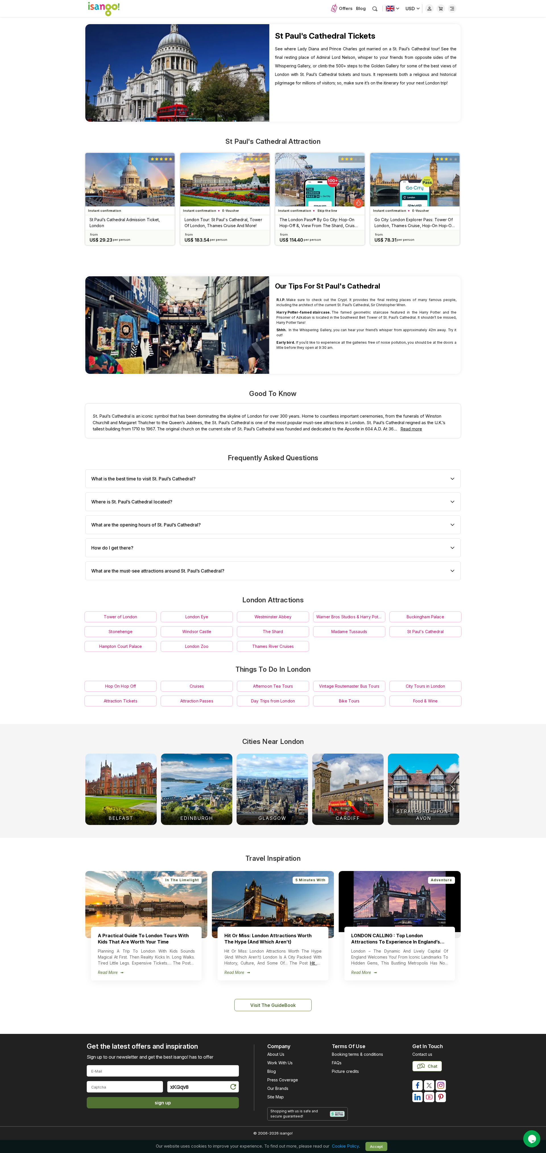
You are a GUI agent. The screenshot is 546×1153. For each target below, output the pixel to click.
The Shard (273, 631)
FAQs (337, 1062)
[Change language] (392, 8)
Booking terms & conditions (357, 1054)
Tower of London (120, 616)
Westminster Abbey (273, 616)
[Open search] (375, 9)
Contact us (422, 1054)
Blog (361, 8)
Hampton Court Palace (120, 646)
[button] (452, 788)
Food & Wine (425, 700)
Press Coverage (282, 1079)
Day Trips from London (273, 700)
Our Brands (277, 1088)
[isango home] (109, 8)
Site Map (275, 1096)
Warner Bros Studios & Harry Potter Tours (350, 616)
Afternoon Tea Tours (273, 686)
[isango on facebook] (417, 1085)
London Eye (196, 616)
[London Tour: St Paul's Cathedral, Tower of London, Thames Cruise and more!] (225, 179)
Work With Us (280, 1062)
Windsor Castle (196, 631)
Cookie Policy (345, 1146)
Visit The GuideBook (273, 1005)
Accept (376, 1146)
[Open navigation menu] (452, 8)
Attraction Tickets (120, 700)
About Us (275, 1054)
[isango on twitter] (429, 1085)
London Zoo (196, 646)
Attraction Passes (196, 700)
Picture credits (345, 1071)
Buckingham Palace (425, 616)
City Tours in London (425, 686)
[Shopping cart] (441, 8)
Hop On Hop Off (120, 686)
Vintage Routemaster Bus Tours (349, 686)
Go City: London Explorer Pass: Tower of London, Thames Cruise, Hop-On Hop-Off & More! (414, 223)
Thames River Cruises (273, 646)
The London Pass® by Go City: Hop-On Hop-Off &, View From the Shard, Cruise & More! (318, 223)
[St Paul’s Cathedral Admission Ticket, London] (130, 179)
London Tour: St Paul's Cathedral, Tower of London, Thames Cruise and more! (223, 222)
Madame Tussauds (349, 631)
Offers (346, 8)
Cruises (197, 686)
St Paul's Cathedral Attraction (273, 141)
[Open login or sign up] (429, 8)
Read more (411, 429)
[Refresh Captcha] (233, 1087)
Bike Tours (349, 700)
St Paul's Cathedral (425, 631)
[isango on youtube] (429, 1097)
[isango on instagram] (441, 1085)
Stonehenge (120, 631)
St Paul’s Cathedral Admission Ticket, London (125, 222)
